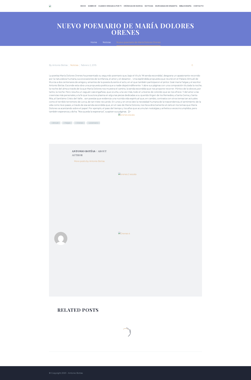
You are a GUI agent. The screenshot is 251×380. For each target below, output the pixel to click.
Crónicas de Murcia (133, 6)
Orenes (80, 123)
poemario (93, 123)
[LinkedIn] (66, 131)
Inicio (83, 6)
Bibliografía (185, 6)
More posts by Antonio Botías (89, 161)
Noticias (149, 6)
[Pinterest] (59, 131)
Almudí (55, 123)
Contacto (198, 6)
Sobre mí (92, 6)
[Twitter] (55, 131)
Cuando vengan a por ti (110, 6)
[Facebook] (51, 131)
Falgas (67, 123)
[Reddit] (70, 131)
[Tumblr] (62, 131)
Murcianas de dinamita (166, 6)
